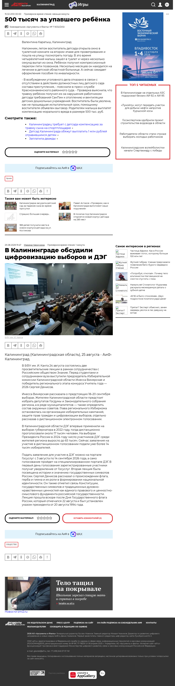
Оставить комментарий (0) (87, 518)
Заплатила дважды (42, 138)
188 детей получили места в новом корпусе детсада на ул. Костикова (35, 228)
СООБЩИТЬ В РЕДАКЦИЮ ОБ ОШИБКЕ (68, 627)
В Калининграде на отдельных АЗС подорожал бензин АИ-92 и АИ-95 (143, 94)
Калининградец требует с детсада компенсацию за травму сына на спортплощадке (64, 126)
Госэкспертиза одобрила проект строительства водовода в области (143, 122)
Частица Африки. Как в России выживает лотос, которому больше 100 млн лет (149, 253)
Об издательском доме (40, 623)
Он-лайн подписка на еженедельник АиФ (119, 623)
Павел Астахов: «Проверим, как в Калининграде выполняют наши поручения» (91, 206)
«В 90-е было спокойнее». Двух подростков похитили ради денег (148, 297)
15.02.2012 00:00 (13, 14)
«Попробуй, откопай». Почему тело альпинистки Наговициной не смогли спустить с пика (149, 276)
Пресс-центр (63, 623)
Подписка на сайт (83, 623)
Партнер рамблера (57, 673)
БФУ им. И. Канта (14, 337)
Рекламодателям (36, 627)
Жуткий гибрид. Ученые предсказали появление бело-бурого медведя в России (150, 265)
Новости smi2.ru (16, 611)
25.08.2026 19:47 (13, 245)
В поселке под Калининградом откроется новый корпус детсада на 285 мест (91, 217)
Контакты (151, 623)
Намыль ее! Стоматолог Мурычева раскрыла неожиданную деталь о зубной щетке (148, 287)
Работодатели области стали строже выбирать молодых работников (143, 135)
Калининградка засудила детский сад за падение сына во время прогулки (37, 206)
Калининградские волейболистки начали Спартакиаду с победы (143, 149)
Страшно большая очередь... (34, 214)
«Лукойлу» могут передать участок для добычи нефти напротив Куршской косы (143, 108)
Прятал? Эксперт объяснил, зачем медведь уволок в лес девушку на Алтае (148, 310)
